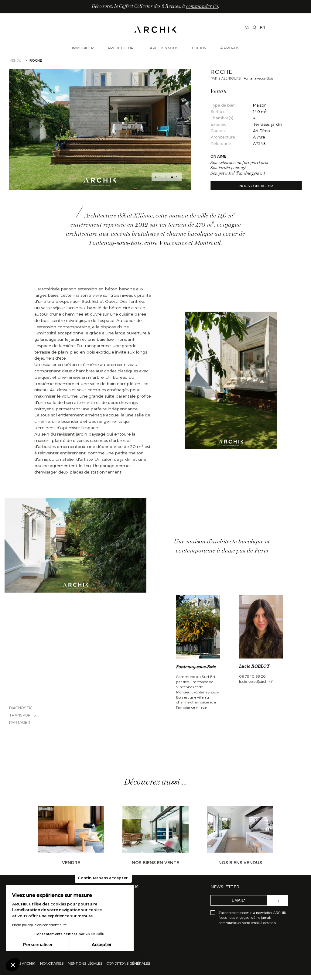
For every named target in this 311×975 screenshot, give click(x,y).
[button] (12, 964)
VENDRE (71, 862)
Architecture (122, 48)
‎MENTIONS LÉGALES (85, 963)
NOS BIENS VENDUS (240, 862)
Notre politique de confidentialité (39, 924)
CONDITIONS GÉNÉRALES (128, 963)
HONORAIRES (52, 963)
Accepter (102, 944)
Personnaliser (38, 944)
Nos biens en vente (155, 862)
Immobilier (83, 48)
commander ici (202, 6)
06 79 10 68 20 (252, 676)
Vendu (15, 60)
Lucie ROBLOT (254, 666)
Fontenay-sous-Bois (196, 667)
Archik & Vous (164, 48)
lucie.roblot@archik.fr (256, 681)
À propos (229, 48)
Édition (199, 48)
